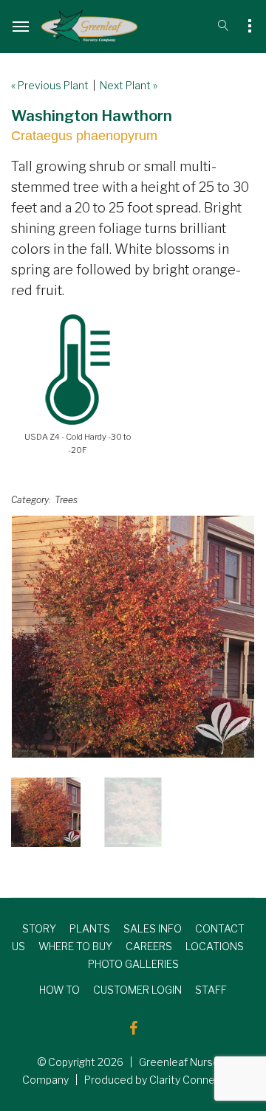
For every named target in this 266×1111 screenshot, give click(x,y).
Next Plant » (128, 85)
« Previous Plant (50, 85)
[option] (133, 637)
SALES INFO (152, 928)
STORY (39, 928)
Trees (66, 499)
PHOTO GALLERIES (133, 964)
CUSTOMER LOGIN (137, 989)
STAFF (211, 989)
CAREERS (149, 946)
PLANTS (89, 928)
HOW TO (59, 989)
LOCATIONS (214, 946)
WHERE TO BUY (75, 946)
